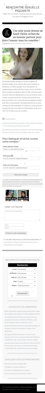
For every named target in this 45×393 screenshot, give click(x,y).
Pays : (15, 281)
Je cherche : (13, 273)
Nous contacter (27, 387)
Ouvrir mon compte (20, 175)
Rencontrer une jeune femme (21, 43)
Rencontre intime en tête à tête (15, 364)
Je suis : (14, 269)
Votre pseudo (8, 156)
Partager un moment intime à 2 (15, 367)
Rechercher (22, 293)
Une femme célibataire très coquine (17, 370)
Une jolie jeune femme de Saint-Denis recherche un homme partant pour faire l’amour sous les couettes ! (22, 35)
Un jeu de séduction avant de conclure (18, 373)
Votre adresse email (10, 146)
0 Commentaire (10, 119)
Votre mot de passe (10, 165)
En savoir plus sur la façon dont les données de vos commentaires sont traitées (22, 242)
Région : (14, 285)
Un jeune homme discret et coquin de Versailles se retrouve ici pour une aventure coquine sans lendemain (22, 328)
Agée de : (14, 277)
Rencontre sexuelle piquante (22, 9)
